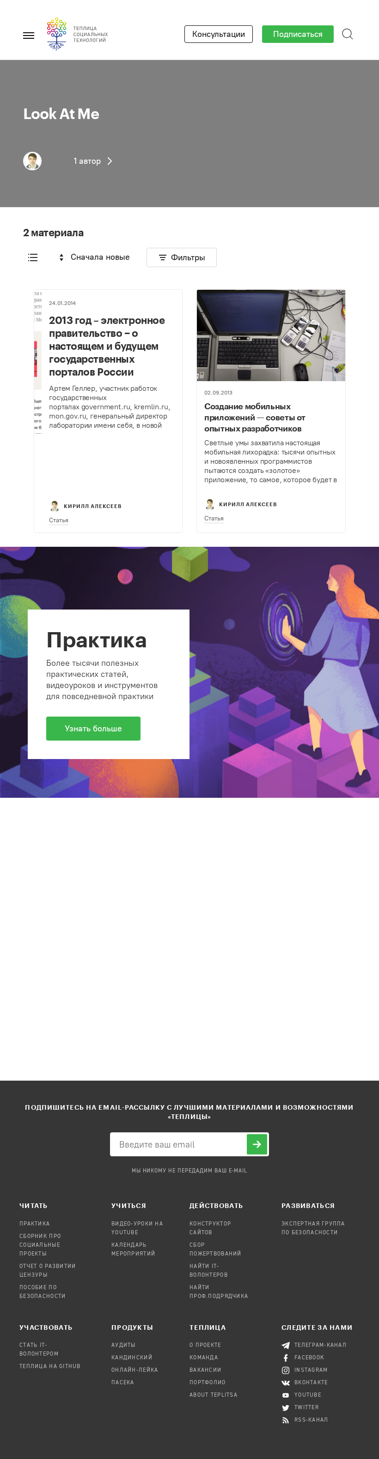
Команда (204, 1358)
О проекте (205, 1345)
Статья (58, 520)
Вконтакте (311, 1383)
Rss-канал (311, 1420)
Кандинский (132, 1358)
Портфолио (208, 1383)
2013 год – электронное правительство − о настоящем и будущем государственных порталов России (107, 345)
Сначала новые (100, 257)
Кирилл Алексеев (93, 506)
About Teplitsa (214, 1395)
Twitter (306, 1408)
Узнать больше (93, 729)
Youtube (307, 1395)
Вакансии (205, 1370)
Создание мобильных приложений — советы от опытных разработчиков (255, 417)
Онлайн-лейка (134, 1370)
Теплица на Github (50, 1366)
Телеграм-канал (320, 1345)
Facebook (309, 1358)
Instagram (311, 1370)
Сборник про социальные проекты (40, 1245)
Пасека (122, 1383)
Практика (34, 1224)
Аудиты (123, 1345)
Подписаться (298, 34)
